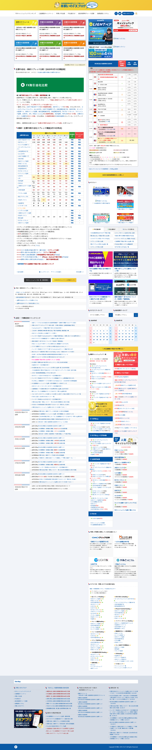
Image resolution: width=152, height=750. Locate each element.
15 (110, 334)
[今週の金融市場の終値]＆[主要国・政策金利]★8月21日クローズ (54, 419)
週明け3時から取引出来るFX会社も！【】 (40, 259)
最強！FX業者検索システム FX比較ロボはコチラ (102, 588)
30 (129, 339)
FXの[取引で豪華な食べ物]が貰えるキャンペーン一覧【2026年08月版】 (50, 362)
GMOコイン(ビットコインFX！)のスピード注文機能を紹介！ (47, 386)
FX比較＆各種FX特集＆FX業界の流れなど (49, 72)
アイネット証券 (22, 193)
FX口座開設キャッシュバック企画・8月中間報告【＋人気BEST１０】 (49, 383)
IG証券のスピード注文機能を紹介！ (41, 365)
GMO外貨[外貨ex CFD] (96, 509)
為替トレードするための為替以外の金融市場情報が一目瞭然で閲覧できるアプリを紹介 (54, 322)
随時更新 (21, 264)
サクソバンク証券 (23, 173)
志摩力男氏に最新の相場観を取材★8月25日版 (58, 698)
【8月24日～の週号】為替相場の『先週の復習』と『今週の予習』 (55, 434)
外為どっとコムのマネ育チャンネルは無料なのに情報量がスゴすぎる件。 (50, 344)
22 (110, 336)
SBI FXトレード (58, 107)
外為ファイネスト (96, 377)
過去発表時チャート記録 (21, 701)
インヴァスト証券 (23, 210)
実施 (79, 140)
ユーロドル (108, 129)
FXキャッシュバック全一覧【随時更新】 (37, 280)
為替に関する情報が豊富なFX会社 (124, 235)
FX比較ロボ (18, 698)
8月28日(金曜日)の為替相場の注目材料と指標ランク (51, 474)
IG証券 (92, 454)
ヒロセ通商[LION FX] (98, 430)
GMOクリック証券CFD (120, 659)
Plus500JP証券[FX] (98, 452)
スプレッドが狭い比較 (97, 241)
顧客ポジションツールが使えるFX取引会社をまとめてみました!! (48, 357)
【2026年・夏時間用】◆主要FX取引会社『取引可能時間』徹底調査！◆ (50, 330)
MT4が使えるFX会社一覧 (122, 247)
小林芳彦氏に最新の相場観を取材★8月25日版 (58, 701)
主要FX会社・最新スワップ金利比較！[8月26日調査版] (60, 723)
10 (94, 334)
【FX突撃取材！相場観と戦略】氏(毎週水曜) (51, 450)
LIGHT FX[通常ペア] (49, 109)
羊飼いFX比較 (18, 696)
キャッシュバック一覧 (120, 666)
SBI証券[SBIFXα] (95, 507)
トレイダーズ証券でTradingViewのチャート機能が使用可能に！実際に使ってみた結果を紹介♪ (56, 336)
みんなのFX (37, 109)
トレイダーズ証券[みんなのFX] (101, 394)
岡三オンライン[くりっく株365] (101, 494)
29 (126, 339)
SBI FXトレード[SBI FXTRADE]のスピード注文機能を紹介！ (47, 375)
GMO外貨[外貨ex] (97, 485)
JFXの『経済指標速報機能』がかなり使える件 (44, 373)
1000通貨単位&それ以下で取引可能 (100, 233)
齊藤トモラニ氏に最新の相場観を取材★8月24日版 (59, 703)
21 (107, 336)
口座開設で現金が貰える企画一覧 (124, 241)
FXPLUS (64, 114)
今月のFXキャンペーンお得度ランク (64, 280)
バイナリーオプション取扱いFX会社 (125, 238)
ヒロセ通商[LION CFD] (96, 502)
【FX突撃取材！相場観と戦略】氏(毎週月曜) (52, 428)
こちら (37, 245)
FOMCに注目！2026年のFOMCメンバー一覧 (43, 396)
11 (97, 334)
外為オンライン (22, 200)
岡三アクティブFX (23, 196)
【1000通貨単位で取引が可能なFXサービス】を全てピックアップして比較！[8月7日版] (54, 370)
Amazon (93, 664)
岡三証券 (20, 218)
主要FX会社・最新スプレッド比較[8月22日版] (58, 721)
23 (90, 339)
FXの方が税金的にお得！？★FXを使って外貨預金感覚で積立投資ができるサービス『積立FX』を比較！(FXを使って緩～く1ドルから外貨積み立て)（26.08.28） (124, 697)
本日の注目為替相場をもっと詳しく (113, 175)
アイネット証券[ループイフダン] (101, 487)
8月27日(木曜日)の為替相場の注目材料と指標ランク (51, 462)
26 (100, 339)
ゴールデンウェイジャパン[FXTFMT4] (124, 599)
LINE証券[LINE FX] (62, 109)
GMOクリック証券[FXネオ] (99, 483)
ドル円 (113, 129)
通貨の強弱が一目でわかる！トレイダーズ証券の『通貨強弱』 (48, 341)
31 (132, 339)
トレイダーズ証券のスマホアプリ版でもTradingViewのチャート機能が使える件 (52, 349)
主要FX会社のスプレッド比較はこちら (27, 300)
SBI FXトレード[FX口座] (98, 373)
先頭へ (57, 272)
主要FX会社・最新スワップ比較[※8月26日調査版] (51, 455)
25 (97, 339)
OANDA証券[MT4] (119, 604)
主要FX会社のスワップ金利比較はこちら (28, 303)
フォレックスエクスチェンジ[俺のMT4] (125, 602)
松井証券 (58, 114)
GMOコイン (94, 503)
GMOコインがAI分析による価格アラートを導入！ (44, 333)
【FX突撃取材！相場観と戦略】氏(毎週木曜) (51, 464)
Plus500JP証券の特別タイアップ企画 (56, 726)
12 (100, 334)
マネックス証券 (119, 651)
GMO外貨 (72, 109)
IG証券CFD (117, 655)
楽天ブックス (94, 668)
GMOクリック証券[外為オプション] (124, 623)
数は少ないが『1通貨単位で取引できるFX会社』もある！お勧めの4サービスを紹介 (53, 351)
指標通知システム (19, 703)
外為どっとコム (38, 114)
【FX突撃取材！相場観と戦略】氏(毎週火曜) (51, 440)
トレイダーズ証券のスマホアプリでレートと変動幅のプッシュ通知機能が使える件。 (53, 378)
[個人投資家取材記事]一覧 (64, 708)
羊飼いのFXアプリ (128, 13)
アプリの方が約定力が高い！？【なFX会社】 (45, 257)
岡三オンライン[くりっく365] (100, 498)
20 (104, 336)
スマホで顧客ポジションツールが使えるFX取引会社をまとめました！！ (50, 346)
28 (107, 339)
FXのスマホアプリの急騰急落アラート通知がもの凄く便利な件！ (48, 338)
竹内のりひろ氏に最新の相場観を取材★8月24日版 (59, 706)
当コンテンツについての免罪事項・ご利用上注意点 (103, 169)
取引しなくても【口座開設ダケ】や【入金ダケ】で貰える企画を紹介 (49, 391)
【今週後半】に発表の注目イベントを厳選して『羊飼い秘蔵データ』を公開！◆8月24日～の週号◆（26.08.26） (123, 728)
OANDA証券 (60, 116)
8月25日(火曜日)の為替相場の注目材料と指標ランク (51, 438)
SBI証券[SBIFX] (56, 111)
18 (97, 336)
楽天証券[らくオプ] (119, 628)
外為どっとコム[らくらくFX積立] (100, 387)
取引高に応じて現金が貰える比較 (100, 235)
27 (104, 339)
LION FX (24, 114)
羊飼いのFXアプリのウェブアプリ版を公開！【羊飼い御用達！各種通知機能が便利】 (53, 325)
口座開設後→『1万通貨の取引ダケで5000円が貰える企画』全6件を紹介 (50, 388)
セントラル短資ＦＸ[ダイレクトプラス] (125, 503)
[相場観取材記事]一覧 (51, 708)
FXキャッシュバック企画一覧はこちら (125, 510)
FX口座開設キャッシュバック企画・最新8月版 (58, 716)
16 (90, 336)
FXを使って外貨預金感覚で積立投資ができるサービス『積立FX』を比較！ (51, 404)
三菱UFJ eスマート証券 (24, 213)
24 (94, 339)
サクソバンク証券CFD (120, 657)
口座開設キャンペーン (20, 693)
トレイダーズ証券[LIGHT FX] (100, 397)
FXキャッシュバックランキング (23, 691)
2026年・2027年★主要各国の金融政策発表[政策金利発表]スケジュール (50, 354)
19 (100, 336)
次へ (79, 272)
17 (94, 336)
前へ (21, 272)
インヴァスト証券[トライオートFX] (101, 429)
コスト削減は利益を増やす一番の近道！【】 (40, 250)
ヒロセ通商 (122, 415)
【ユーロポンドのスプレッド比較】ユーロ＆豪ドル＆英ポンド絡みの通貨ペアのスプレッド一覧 (56, 394)
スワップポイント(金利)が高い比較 (125, 233)
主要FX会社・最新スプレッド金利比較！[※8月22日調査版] (54, 411)
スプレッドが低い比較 (97, 247)
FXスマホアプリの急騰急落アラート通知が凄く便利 (59, 719)
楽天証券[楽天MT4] (119, 606)
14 (107, 334)
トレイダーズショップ (96, 666)
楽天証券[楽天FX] (44, 111)
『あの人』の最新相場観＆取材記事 (58, 688)
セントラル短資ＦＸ (23, 144)
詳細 (72, 140)
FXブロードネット (68, 111)
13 (104, 334)
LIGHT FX (121, 405)
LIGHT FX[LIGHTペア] (33, 107)
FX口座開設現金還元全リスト (98, 524)
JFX (30, 114)
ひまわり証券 (96, 518)
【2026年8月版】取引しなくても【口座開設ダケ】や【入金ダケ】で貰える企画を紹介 (61, 416)
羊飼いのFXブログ (21, 688)
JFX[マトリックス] (97, 447)
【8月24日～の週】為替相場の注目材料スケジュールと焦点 (53, 422)
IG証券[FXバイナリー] (120, 625)
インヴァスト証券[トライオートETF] (124, 661)
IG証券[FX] (21, 203)
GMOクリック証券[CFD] (97, 500)
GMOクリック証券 (31, 111)
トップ (45, 272)
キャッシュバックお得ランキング (123, 667)
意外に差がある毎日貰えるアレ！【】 (39, 252)
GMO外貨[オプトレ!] (120, 626)
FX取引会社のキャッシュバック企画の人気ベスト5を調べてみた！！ (49, 407)
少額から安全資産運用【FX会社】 (41, 255)
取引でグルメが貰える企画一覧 (99, 244)
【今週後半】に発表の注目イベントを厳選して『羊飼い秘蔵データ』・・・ (57, 458)
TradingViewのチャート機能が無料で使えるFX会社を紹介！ (47, 328)
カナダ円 (107, 121)
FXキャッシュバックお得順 (98, 523)
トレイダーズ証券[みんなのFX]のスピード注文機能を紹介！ (47, 399)
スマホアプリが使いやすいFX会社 (100, 238)
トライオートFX (22, 205)
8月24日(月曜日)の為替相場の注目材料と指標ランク (51, 426)
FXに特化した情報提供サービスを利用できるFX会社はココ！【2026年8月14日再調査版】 (55, 381)
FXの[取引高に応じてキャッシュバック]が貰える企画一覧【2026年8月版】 (51, 367)
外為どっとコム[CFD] (97, 378)
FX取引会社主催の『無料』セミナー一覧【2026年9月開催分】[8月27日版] (50, 402)
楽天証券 (117, 649)
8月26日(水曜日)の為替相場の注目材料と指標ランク (51, 447)
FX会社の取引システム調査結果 (124, 244)
